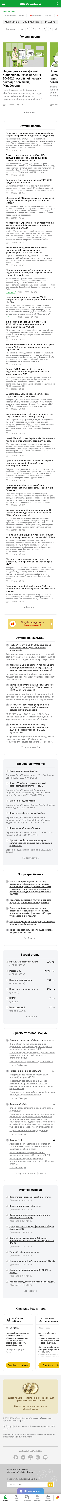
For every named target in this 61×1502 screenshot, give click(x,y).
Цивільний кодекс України (23, 801)
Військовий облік (18, 1104)
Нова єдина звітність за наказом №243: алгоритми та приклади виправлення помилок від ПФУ (29, 299)
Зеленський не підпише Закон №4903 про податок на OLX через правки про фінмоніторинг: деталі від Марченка (27, 250)
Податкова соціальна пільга (23, 989)
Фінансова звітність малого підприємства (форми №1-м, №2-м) (31, 931)
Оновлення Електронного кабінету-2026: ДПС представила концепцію (29, 181)
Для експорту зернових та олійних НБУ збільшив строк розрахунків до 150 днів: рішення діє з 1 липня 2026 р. (26, 158)
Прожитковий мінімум (20, 980)
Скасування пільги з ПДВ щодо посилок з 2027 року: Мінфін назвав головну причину (29, 415)
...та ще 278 (18, 1098)
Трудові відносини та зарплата (25, 1071)
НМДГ (12, 998)
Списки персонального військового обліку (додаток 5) (31, 1109)
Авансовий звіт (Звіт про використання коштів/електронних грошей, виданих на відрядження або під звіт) (30, 1146)
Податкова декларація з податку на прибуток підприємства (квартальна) (32, 922)
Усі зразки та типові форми (30, 1173)
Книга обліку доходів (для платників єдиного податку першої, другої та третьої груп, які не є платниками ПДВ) (31, 1046)
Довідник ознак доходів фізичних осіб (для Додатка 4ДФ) (32, 1227)
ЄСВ (25, 22)
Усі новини (30, 607)
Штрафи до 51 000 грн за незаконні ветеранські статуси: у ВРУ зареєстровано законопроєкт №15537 (30, 200)
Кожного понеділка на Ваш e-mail (23, 1479)
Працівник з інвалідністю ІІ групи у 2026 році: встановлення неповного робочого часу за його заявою (30, 589)
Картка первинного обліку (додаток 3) (29, 1130)
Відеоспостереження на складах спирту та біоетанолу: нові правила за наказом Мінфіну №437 (29, 562)
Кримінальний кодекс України (25, 828)
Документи (37, 1500)
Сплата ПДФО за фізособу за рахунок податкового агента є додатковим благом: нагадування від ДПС (27, 372)
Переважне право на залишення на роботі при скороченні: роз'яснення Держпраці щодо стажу (30, 134)
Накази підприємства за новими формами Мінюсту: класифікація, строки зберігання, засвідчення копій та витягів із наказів (17, 1339)
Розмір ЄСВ (15, 971)
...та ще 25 (18, 1167)
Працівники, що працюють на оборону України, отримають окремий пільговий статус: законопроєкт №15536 (29, 463)
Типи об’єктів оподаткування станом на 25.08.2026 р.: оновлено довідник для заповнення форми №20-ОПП (26, 324)
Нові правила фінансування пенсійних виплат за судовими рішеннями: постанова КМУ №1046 (30, 536)
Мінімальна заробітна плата (23, 961)
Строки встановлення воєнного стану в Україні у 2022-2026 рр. (30, 1216)
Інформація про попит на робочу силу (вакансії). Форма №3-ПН (29, 1076)
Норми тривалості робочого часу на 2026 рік (32, 1261)
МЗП (7, 22)
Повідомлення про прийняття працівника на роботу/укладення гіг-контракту (32, 1093)
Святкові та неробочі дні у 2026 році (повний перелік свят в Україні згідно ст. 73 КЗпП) (32, 1240)
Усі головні (30, 112)
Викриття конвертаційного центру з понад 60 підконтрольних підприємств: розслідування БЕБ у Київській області (28, 512)
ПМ (45, 22)
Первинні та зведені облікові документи (30, 1040)
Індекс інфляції (17, 1007)
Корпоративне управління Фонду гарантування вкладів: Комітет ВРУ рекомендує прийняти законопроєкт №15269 (30, 225)
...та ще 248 (18, 1065)
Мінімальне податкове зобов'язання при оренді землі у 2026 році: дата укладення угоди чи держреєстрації (30, 347)
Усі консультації (29, 747)
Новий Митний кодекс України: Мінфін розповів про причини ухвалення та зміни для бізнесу (30, 439)
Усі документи (29, 858)
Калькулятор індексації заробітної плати (30, 1197)
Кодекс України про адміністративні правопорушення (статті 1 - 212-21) (28, 784)
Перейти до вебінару (18, 1365)
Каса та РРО (16, 1140)
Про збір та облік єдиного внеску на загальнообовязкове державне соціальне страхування (31, 843)
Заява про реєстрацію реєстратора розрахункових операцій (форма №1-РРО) (30, 1153)
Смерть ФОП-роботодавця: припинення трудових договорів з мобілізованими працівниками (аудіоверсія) (29, 707)
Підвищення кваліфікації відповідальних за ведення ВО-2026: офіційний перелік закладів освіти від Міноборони (22, 78)
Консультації (27, 1500)
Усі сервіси (30, 1291)
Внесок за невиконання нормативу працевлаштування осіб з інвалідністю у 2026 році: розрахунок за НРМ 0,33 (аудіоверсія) (30, 728)
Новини (16, 1500)
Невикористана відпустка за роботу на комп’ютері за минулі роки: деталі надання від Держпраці (29, 488)
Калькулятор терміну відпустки (25, 1206)
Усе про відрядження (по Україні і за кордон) (32, 1281)
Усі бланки (29, 938)
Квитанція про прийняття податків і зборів (31, 1061)
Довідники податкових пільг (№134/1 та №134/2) (30, 1271)
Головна (5, 1500)
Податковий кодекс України (24, 771)
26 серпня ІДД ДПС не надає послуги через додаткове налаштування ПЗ (28, 395)
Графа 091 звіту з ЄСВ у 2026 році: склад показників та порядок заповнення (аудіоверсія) (30, 647)
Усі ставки (29, 1016)
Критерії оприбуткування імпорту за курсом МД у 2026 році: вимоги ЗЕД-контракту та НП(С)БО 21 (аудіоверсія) (31, 687)
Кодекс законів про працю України (27, 813)
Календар (48, 1500)
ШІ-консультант (32, 1491)
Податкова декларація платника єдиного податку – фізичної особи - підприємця (30, 901)
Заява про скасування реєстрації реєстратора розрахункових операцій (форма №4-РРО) (32, 1161)
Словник (10, 29)
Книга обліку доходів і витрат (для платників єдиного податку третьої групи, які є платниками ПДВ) (32, 1055)
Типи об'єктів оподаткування (24, 1252)
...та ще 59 (18, 1134)
